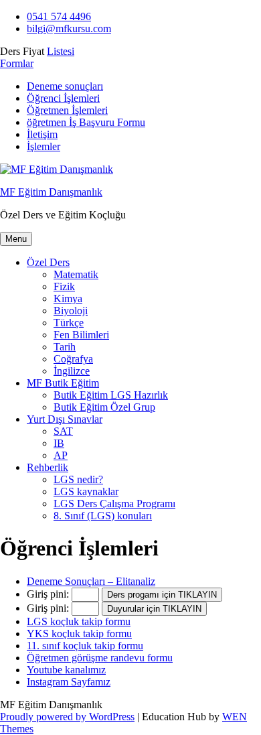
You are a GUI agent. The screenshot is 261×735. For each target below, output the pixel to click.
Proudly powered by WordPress (67, 716)
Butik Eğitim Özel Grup (104, 407)
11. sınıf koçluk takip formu (85, 645)
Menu (16, 239)
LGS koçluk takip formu (78, 621)
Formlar (16, 63)
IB (59, 443)
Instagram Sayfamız (68, 681)
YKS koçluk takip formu (79, 633)
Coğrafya (73, 358)
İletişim (42, 134)
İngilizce (72, 371)
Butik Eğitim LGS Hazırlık (111, 395)
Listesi (60, 51)
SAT (63, 431)
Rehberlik (47, 467)
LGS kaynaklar (86, 491)
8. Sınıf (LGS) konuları (103, 515)
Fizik (64, 286)
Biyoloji (71, 310)
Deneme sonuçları (65, 86)
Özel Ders (48, 262)
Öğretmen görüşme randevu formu (100, 657)
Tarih (65, 346)
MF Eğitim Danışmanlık (51, 192)
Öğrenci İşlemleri (63, 98)
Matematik (76, 274)
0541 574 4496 (59, 16)
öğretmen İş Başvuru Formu (86, 122)
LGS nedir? (78, 479)
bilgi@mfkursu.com (69, 28)
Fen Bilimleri (81, 334)
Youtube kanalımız (66, 669)
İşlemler (43, 146)
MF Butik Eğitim (63, 383)
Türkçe (69, 322)
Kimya (68, 298)
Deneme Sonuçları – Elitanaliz (91, 581)
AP (61, 455)
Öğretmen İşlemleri (67, 110)
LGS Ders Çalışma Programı (114, 503)
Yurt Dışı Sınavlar (64, 419)
